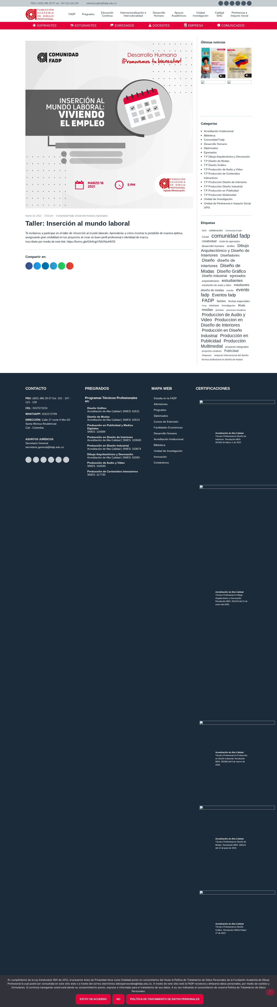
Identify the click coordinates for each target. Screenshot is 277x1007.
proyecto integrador (237, 346)
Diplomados (211, 148)
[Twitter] (237, 3)
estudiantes (232, 280)
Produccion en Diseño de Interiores (222, 322)
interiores (214, 305)
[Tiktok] (249, 3)
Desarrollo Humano (215, 143)
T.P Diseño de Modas (216, 160)
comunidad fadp (230, 236)
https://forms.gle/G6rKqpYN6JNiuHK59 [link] (91, 241)
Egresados (210, 152)
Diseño (208, 260)
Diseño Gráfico (231, 271)
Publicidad (231, 350)
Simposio (206, 355)
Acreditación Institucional (218, 131)
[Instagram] (232, 3)
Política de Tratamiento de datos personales (164, 999)
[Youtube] (243, 3)
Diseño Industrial (214, 276)
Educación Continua (107, 14)
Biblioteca (209, 135)
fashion (221, 301)
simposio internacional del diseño (231, 355)
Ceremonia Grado (233, 230)
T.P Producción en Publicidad (221, 190)
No (118, 999)
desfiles (231, 246)
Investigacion (228, 305)
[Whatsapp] (220, 3)
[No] (270, 992)
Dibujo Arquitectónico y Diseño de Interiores (225, 250)
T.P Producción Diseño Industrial (223, 186)
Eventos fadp (224, 295)
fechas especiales (239, 301)
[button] (29, 265)
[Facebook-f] (226, 3)
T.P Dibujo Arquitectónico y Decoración (227, 156)
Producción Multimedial (223, 343)
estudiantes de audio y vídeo (216, 285)
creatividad (209, 241)
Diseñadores (230, 255)
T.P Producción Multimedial (220, 194)
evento (229, 290)
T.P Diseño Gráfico (215, 165)
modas (207, 310)
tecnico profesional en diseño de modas (222, 359)
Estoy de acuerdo (93, 999)
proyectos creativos (212, 351)
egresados (238, 276)
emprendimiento (210, 281)
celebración (216, 230)
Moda (241, 305)
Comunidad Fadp (214, 139)
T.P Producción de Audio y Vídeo (223, 169)
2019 (204, 230)
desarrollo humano (213, 246)
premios (220, 310)
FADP (208, 300)
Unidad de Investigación (218, 199)
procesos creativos (236, 310)
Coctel (205, 236)
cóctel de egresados (229, 241)
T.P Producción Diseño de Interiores (225, 182)
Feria (204, 305)
